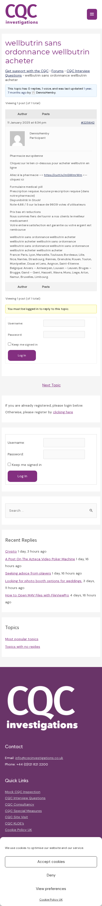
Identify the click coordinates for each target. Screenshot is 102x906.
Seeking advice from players (28, 573)
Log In (22, 355)
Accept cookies (51, 861)
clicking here (63, 412)
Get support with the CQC (27, 71)
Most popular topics (21, 639)
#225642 (88, 123)
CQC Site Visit (16, 817)
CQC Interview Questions (25, 798)
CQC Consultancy (19, 804)
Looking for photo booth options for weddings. (43, 581)
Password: (15, 335)
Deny (51, 875)
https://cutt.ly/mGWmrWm (63, 175)
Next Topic (51, 385)
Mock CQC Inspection (22, 792)
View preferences (51, 888)
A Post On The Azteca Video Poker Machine (40, 559)
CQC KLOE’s (14, 823)
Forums (57, 71)
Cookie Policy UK (51, 900)
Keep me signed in (25, 345)
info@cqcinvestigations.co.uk (39, 758)
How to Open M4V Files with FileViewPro (37, 595)
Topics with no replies (22, 646)
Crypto (11, 551)
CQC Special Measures (23, 811)
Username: (15, 323)
